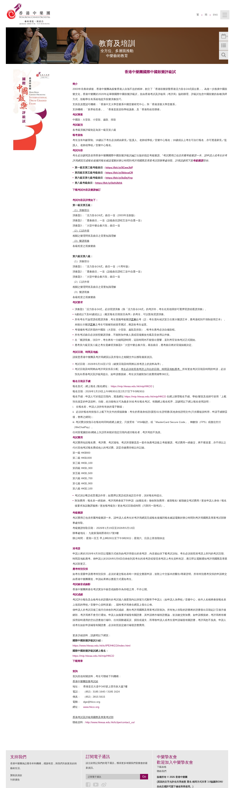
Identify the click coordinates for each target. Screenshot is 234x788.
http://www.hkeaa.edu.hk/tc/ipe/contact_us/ (110, 722)
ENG (215, 15)
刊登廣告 (15, 779)
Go (144, 776)
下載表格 (161, 767)
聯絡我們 (161, 771)
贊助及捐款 (16, 775)
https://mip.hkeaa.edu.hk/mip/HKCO (131, 386)
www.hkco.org (91, 706)
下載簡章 (78, 660)
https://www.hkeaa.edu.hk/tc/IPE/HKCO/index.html (101, 645)
